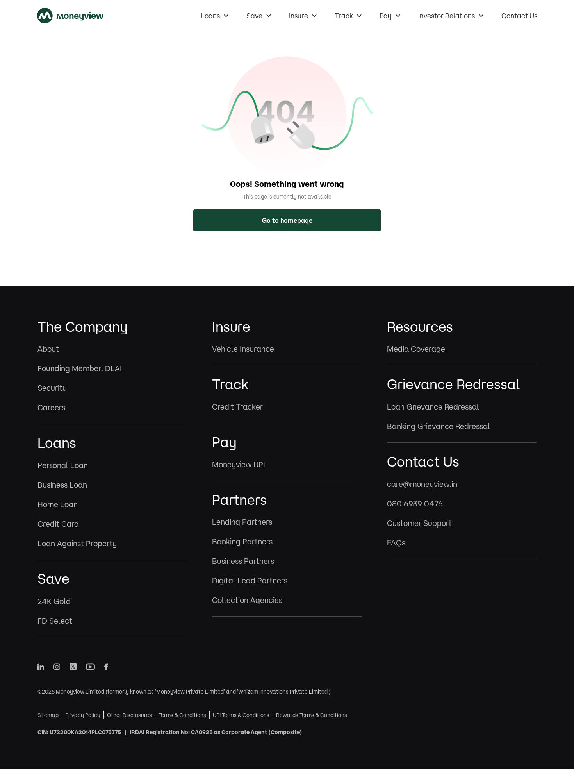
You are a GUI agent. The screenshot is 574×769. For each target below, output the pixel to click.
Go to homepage (287, 220)
